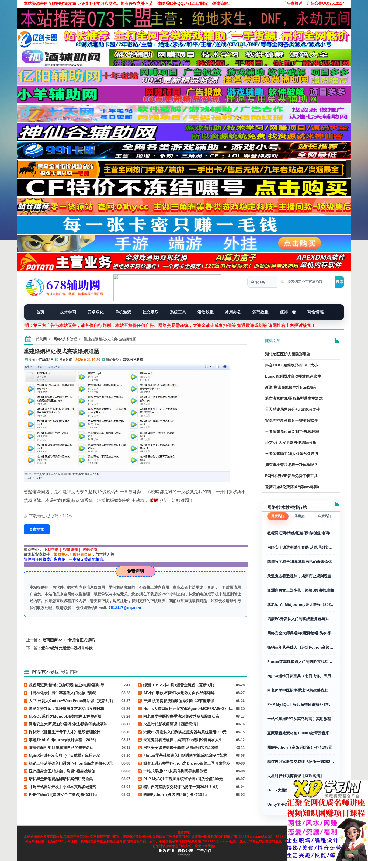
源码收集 (260, 312)
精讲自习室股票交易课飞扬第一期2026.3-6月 (301, 761)
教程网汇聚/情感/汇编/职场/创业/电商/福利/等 (301, 533)
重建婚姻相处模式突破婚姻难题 (61, 351)
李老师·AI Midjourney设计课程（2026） (301, 604)
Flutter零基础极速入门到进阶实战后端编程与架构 (301, 661)
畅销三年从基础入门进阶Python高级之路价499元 (301, 647)
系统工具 (178, 312)
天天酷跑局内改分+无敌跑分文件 (292, 409)
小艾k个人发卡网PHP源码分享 (290, 442)
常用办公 (233, 312)
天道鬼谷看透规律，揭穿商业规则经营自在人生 (301, 576)
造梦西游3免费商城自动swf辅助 (292, 487)
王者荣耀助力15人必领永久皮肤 (291, 453)
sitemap (184, 855)
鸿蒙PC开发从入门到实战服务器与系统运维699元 (301, 619)
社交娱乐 (151, 312)
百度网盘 (36, 529)
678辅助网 (46, 360)
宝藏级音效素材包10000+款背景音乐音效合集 (301, 733)
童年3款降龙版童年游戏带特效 (67, 648)
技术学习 (68, 312)
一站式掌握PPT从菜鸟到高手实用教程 (299, 719)
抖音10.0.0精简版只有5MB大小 (291, 365)
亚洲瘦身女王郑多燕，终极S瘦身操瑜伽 (300, 590)
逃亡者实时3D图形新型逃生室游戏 (294, 398)
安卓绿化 (96, 312)
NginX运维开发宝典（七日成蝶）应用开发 (301, 676)
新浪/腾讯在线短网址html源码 (290, 387)
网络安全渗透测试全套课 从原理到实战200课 (301, 547)
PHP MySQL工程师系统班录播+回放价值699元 (301, 704)
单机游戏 (123, 312)
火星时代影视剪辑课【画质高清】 (295, 776)
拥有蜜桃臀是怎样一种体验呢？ (291, 464)
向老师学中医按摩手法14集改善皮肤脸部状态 (301, 690)
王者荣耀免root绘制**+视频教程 (292, 431)
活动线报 (205, 312)
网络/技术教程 (65, 339)
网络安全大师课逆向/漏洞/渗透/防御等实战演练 (301, 633)
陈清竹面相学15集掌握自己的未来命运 (299, 561)
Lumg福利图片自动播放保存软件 (293, 376)
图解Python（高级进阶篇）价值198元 (299, 747)
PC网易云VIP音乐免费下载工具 (291, 475)
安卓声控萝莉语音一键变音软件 (291, 420)
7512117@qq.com (125, 608)
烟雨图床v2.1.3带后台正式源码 (69, 640)
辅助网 (41, 339)
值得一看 (288, 312)
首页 (40, 312)
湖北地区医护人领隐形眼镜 (287, 354)
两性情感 (315, 312)
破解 (154, 500)
